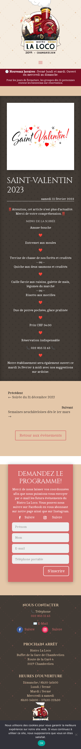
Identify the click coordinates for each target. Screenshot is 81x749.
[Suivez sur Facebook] (20, 517)
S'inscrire (56, 571)
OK (41, 743)
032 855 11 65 (40, 616)
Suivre (30, 517)
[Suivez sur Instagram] (45, 517)
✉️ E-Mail (40, 623)
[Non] (76, 735)
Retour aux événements (40, 435)
